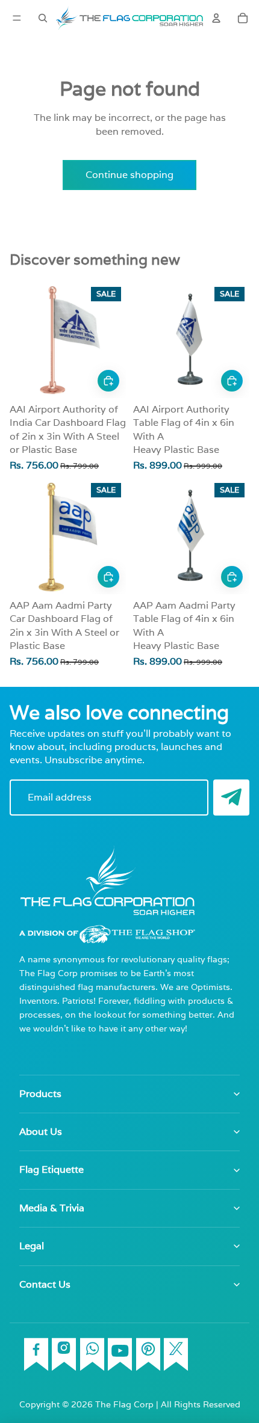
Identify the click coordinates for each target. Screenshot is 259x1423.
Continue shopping (129, 174)
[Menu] (17, 18)
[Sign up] (231, 797)
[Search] (43, 18)
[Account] (216, 18)
